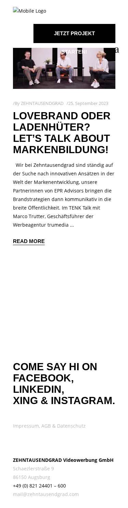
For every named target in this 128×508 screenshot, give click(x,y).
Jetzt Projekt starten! (74, 36)
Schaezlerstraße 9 (33, 468)
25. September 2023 (88, 103)
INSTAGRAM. (83, 400)
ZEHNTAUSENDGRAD (42, 103)
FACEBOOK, (43, 378)
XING (25, 400)
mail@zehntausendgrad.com (46, 494)
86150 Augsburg (31, 477)
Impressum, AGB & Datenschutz (49, 426)
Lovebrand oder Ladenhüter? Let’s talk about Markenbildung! (62, 132)
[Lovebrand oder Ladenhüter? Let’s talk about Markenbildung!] (64, 68)
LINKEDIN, (38, 389)
